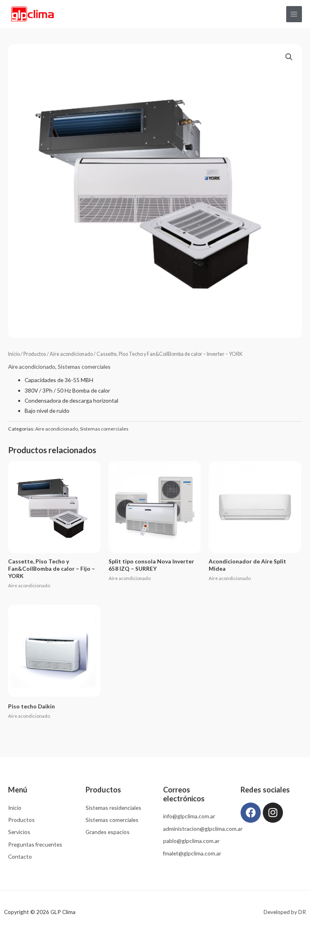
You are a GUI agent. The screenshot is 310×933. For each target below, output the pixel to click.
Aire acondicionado (71, 354)
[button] (289, 57)
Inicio (14, 354)
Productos (34, 354)
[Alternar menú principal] (294, 14)
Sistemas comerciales (84, 366)
